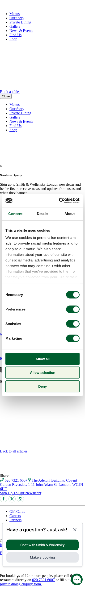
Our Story (16, 18)
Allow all (42, 359)
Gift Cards (17, 511)
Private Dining (20, 22)
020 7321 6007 (16, 480)
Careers (15, 516)
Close (6, 96)
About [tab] (69, 213)
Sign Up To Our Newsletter (20, 493)
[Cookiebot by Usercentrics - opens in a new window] (60, 201)
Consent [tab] (15, 213)
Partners (15, 520)
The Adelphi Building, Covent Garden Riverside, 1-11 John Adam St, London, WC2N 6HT (41, 484)
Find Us (15, 35)
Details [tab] (42, 213)
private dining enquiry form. (21, 584)
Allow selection (42, 373)
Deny (42, 386)
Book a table (10, 92)
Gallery (15, 26)
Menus (14, 14)
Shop (13, 39)
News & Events (21, 31)
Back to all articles (13, 451)
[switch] (73, 309)
